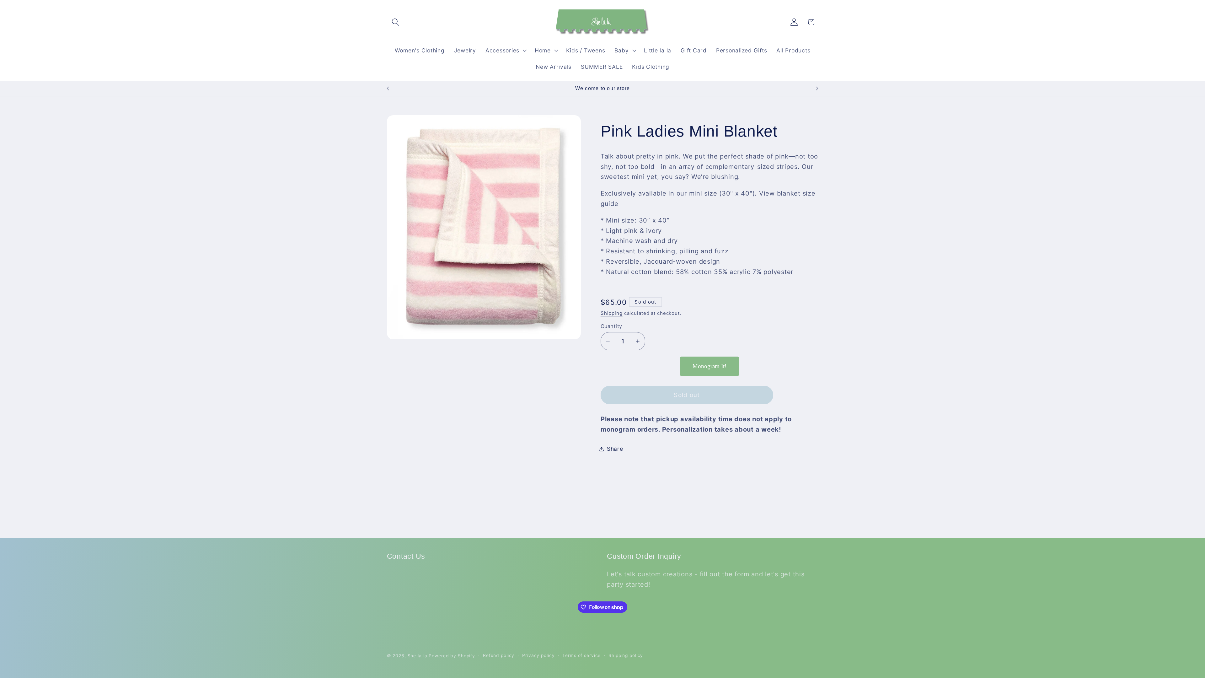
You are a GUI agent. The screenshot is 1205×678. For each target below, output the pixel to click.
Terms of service (581, 655)
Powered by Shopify (452, 655)
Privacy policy (538, 655)
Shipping (612, 313)
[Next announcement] (817, 88)
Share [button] (615, 448)
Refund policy (498, 655)
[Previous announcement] (388, 88)
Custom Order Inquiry (644, 556)
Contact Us (406, 556)
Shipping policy (625, 655)
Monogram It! (709, 366)
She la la (417, 655)
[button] (395, 22)
